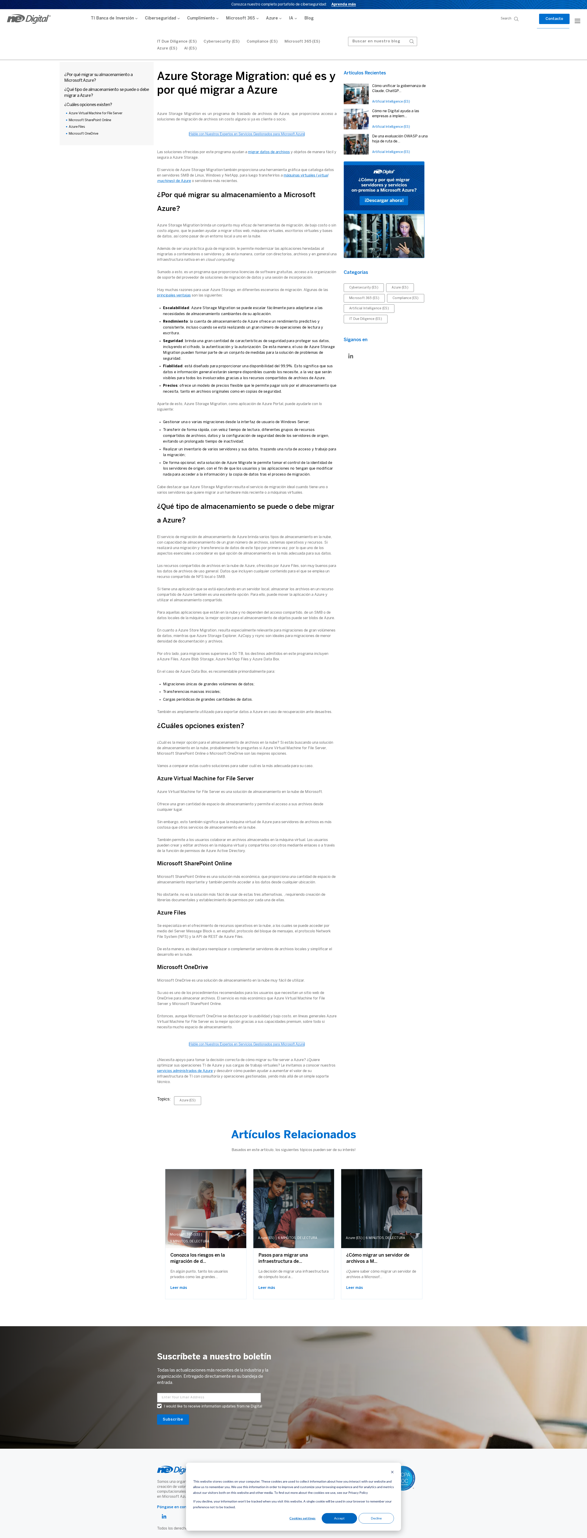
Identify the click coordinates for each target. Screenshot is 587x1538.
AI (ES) (190, 48)
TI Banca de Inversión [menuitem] (112, 18)
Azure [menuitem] (272, 18)
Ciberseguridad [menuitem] (160, 18)
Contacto (554, 19)
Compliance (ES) (262, 41)
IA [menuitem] (291, 18)
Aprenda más (343, 4)
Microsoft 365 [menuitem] (240, 18)
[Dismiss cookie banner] (392, 1472)
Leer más (178, 1288)
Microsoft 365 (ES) (302, 41)
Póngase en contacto (177, 1507)
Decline (376, 1518)
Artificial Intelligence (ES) (391, 101)
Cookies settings (302, 1518)
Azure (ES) (167, 48)
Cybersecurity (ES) (222, 41)
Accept (339, 1518)
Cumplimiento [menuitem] (201, 18)
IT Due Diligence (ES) (365, 319)
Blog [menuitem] (309, 18)
